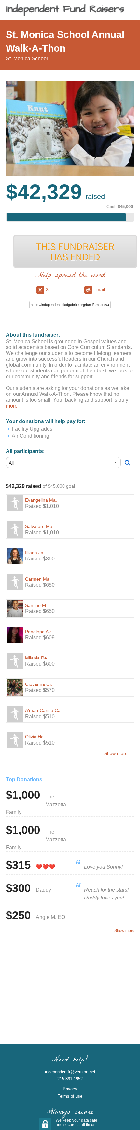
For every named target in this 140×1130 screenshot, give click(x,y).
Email (98, 289)
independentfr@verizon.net (70, 1071)
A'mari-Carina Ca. (43, 710)
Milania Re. (36, 657)
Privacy (70, 1088)
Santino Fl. (36, 605)
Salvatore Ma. (39, 526)
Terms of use (70, 1096)
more (12, 405)
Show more (116, 753)
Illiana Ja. (35, 552)
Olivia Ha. (35, 736)
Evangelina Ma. (41, 500)
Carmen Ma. (38, 579)
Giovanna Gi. (38, 684)
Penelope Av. (38, 631)
